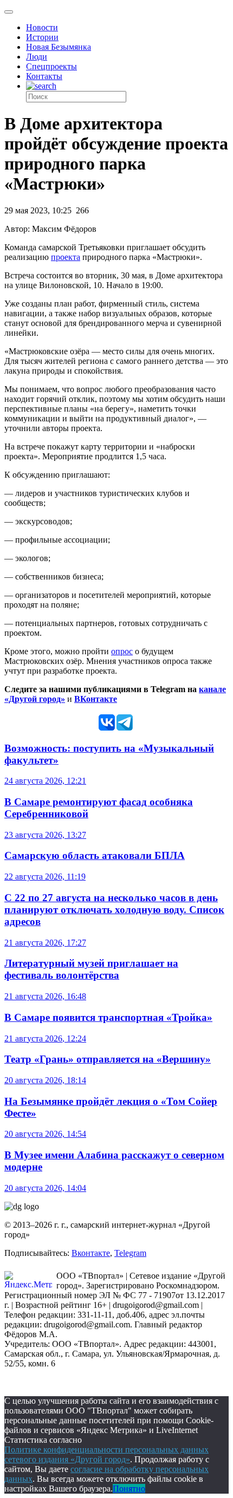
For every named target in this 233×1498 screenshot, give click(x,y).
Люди (36, 56)
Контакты (44, 76)
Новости (42, 27)
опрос (122, 651)
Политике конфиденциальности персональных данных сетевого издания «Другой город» (106, 1454)
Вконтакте (91, 1253)
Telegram (130, 1253)
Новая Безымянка (58, 46)
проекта (65, 257)
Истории (42, 37)
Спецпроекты (51, 66)
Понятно (129, 1488)
